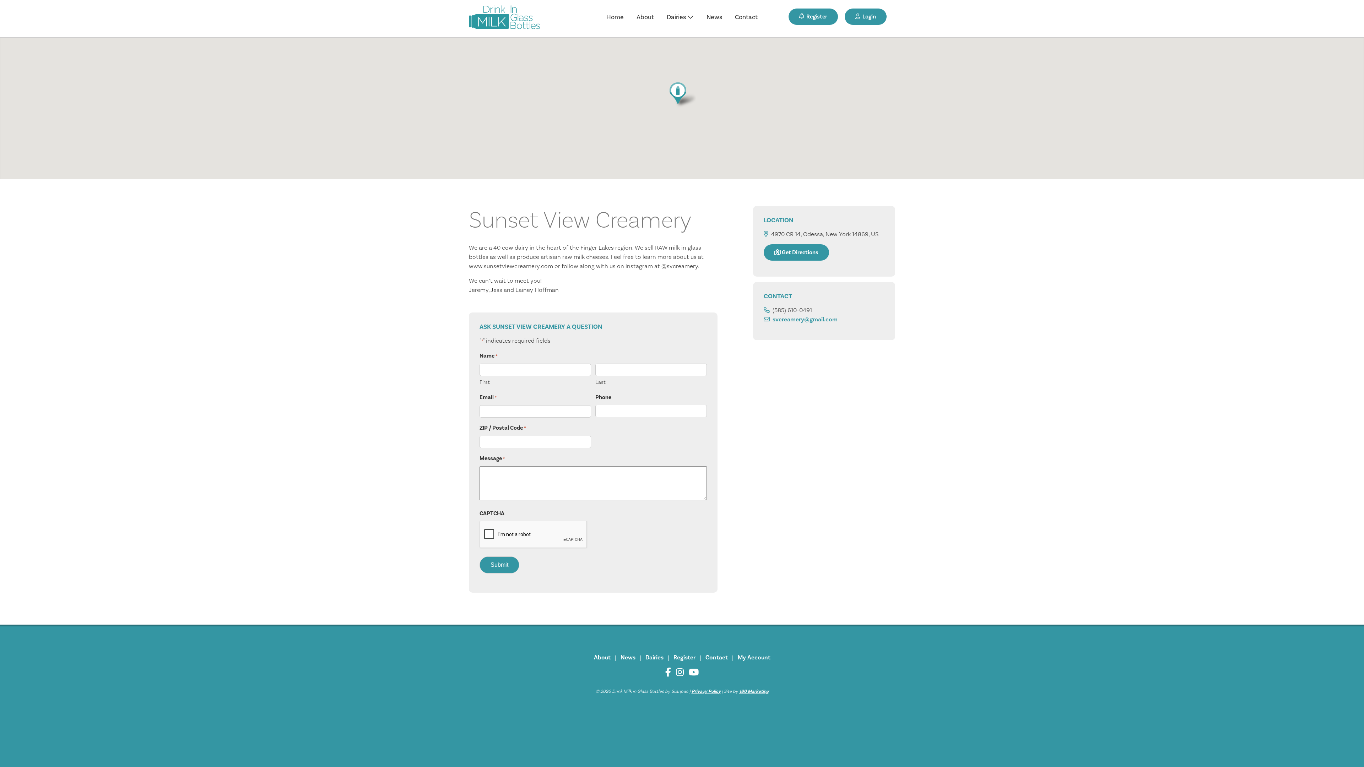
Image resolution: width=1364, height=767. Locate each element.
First (485, 382)
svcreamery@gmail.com (805, 319)
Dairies (677, 17)
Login (868, 16)
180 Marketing (754, 691)
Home (615, 17)
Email (488, 397)
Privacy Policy (706, 691)
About (645, 17)
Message (492, 458)
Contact (746, 17)
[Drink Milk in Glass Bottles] (504, 18)
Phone (603, 397)
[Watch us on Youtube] (694, 672)
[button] (681, 94)
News (714, 17)
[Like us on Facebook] (668, 672)
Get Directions (799, 252)
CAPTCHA (492, 513)
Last (600, 382)
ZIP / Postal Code (503, 427)
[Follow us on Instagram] (680, 672)
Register (815, 16)
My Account (754, 658)
